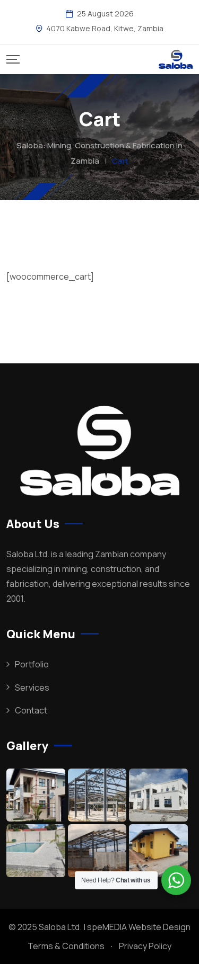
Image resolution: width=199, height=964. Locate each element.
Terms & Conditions (66, 946)
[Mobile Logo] (176, 59)
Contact (31, 710)
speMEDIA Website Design (139, 927)
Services (32, 687)
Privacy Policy (145, 946)
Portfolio (32, 664)
